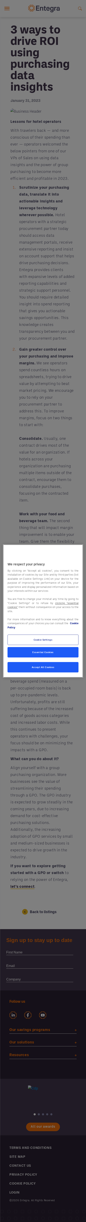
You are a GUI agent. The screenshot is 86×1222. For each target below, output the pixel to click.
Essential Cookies (43, 652)
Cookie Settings (43, 639)
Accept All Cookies (43, 667)
